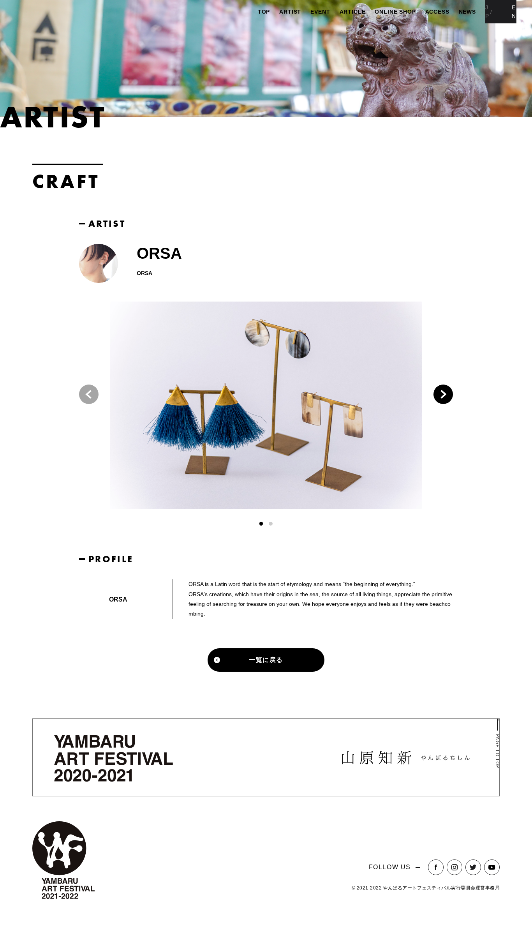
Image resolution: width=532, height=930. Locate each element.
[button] (443, 394)
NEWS (467, 12)
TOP (264, 12)
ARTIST (290, 12)
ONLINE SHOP (395, 12)
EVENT (320, 12)
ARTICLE (353, 12)
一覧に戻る (266, 659)
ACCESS (437, 12)
